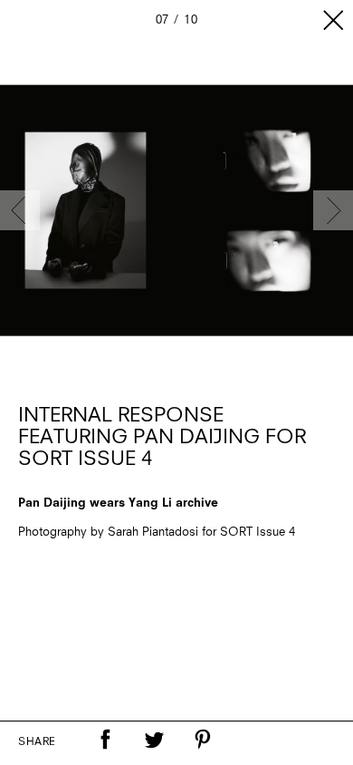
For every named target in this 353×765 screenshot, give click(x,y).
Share (37, 742)
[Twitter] (154, 739)
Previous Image (20, 210)
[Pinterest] (203, 739)
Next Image (333, 210)
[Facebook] (105, 739)
